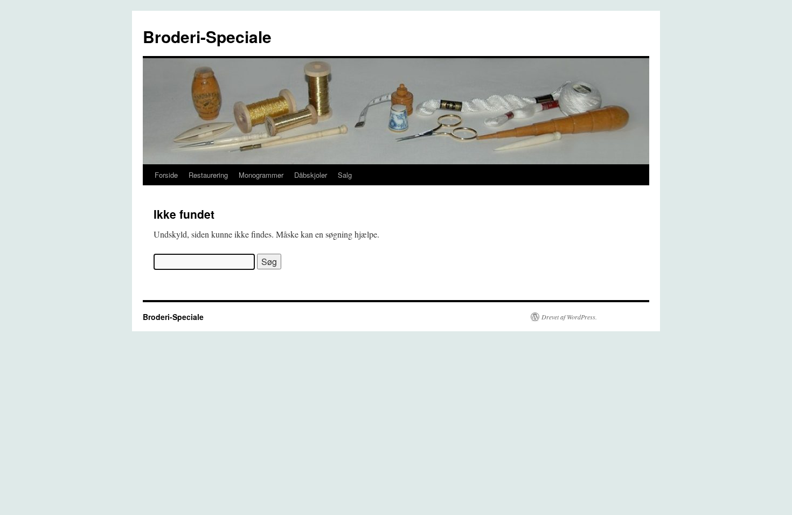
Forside (166, 175)
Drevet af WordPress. (569, 316)
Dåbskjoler (310, 175)
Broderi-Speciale (207, 36)
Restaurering (208, 175)
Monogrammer (261, 175)
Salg (345, 175)
